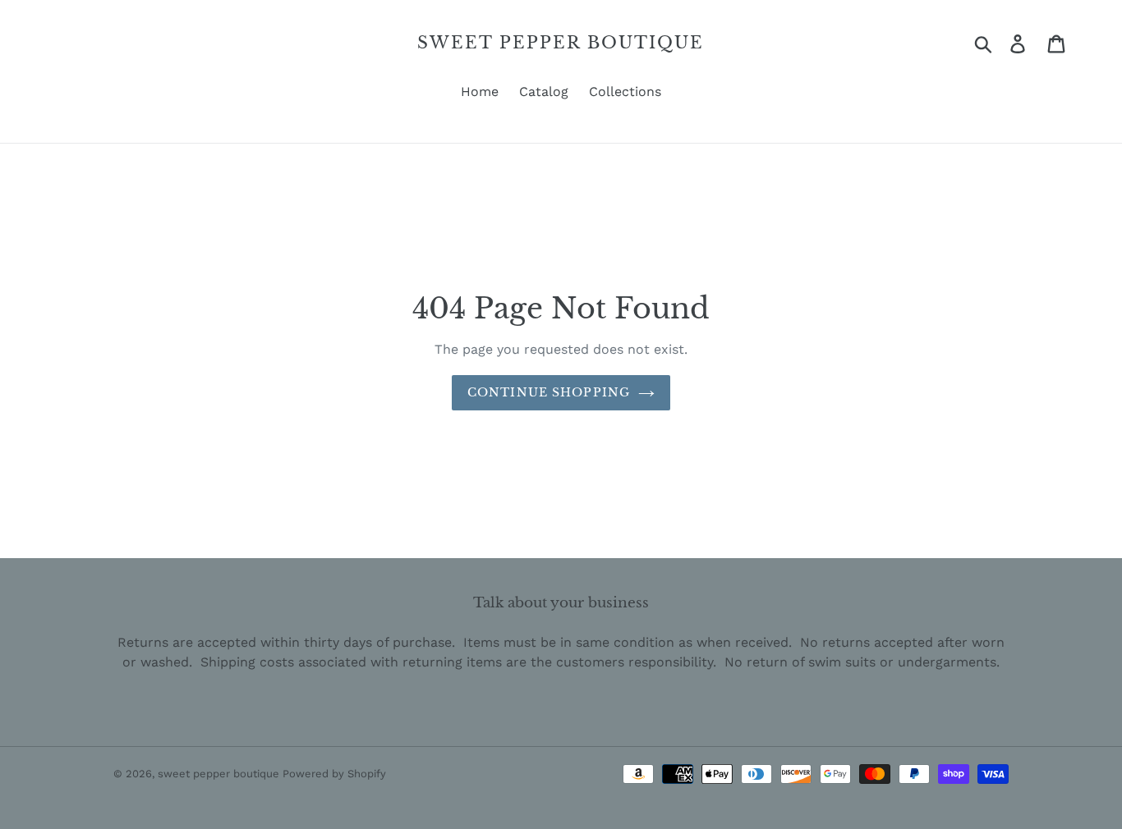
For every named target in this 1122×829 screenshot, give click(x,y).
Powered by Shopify (334, 773)
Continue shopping (548, 392)
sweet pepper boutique (560, 43)
